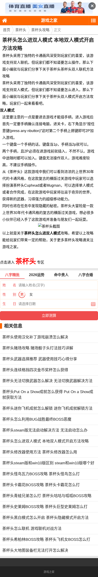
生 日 (9, 304)
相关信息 (13, 325)
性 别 (9, 294)
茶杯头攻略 (40, 30)
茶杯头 (20, 30)
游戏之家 (49, 20)
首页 (6, 30)
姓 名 (9, 285)
